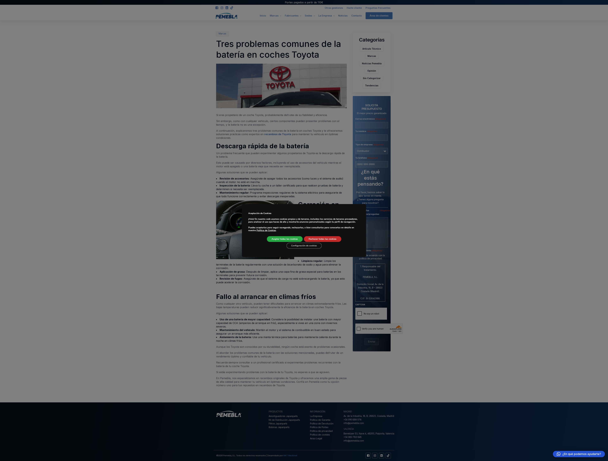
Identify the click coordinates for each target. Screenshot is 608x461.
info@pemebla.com (354, 423)
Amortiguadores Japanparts (283, 416)
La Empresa (325, 15)
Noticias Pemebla (372, 63)
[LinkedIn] (227, 8)
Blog (229, 16)
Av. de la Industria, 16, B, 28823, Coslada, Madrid (369, 416)
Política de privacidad (321, 431)
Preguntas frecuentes (378, 7)
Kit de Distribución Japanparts (284, 420)
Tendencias (371, 85)
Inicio (263, 15)
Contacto (356, 15)
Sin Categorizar (372, 78)
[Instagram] (222, 8)
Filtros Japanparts (278, 423)
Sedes (308, 15)
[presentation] (371, 314)
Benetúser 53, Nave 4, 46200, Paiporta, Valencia (369, 433)
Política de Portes (319, 427)
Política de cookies (320, 434)
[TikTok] (232, 8)
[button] (579, 454)
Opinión (371, 70)
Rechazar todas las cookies (322, 238)
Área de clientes (379, 15)
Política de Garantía (320, 420)
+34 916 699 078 (352, 419)
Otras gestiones (334, 7)
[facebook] (217, 8)
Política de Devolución (321, 423)
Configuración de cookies (304, 245)
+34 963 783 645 (352, 437)
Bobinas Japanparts (279, 427)
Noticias (343, 15)
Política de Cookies (266, 230)
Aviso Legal (316, 438)
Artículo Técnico (371, 48)
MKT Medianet (290, 455)
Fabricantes (291, 15)
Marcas (274, 15)
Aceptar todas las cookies (285, 238)
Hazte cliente (354, 7)
